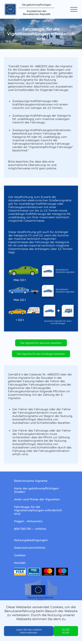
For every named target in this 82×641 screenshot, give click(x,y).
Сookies (19, 555)
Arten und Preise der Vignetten (37, 499)
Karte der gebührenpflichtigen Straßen (36, 490)
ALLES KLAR (65, 631)
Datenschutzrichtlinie (29, 547)
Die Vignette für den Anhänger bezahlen (41, 353)
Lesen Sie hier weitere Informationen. (29, 631)
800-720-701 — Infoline (30, 529)
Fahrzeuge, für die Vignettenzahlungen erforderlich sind (38, 510)
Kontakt (20, 563)
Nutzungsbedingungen (31, 540)
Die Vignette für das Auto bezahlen (41, 342)
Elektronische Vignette (31, 481)
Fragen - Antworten (28, 521)
